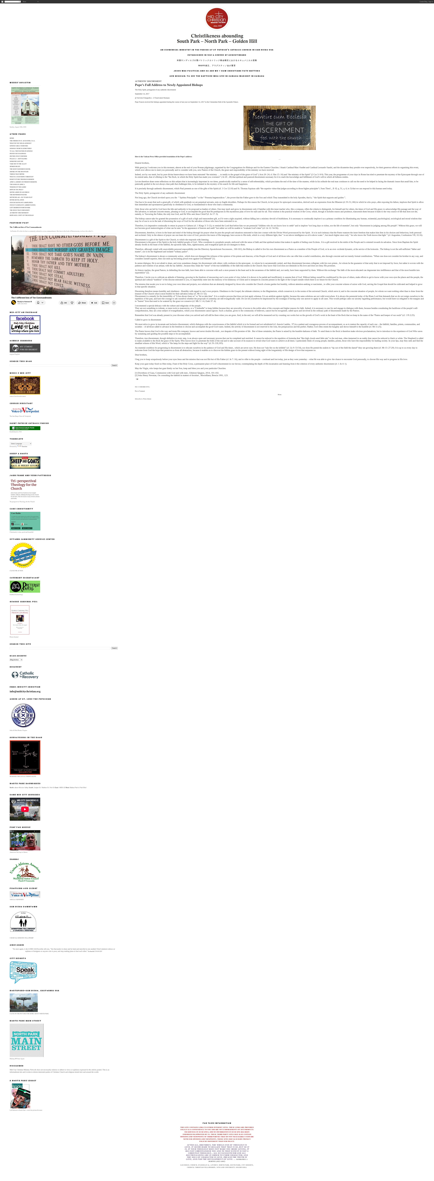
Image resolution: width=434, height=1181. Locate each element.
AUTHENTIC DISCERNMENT (19, 213)
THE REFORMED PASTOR (18, 195)
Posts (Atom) (147, 399)
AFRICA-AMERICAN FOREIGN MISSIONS (23, 182)
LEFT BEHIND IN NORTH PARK (20, 208)
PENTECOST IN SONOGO (18, 153)
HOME (12, 138)
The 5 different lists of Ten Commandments (26, 227)
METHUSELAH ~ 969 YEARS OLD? (21, 197)
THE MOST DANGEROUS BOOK (20, 169)
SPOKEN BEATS (15, 166)
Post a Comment (140, 391)
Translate (24, 446)
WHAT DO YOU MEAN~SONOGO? (21, 143)
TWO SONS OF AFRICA (17, 184)
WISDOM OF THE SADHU (18, 187)
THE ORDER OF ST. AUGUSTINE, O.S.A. (22, 141)
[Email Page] (137, 379)
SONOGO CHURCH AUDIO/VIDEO (21, 148)
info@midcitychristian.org (25, 691)
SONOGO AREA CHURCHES (19, 146)
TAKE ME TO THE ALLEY (18, 164)
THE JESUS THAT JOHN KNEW (20, 210)
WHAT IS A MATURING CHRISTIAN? (22, 177)
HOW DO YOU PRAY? (16, 190)
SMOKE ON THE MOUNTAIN (19, 172)
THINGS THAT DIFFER (17, 174)
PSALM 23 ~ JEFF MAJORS (18, 159)
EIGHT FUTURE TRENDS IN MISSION (22, 179)
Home (279, 394)
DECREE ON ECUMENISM (18, 156)
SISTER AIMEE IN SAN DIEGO (19, 192)
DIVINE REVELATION (17, 200)
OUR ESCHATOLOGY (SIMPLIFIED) (21, 202)
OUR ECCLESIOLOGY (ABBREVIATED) (22, 205)
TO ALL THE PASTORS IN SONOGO (21, 151)
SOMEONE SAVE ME (16, 161)
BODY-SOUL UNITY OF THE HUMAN (22, 215)
